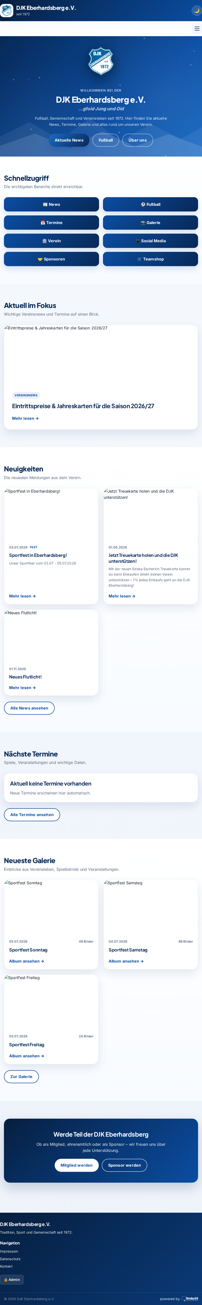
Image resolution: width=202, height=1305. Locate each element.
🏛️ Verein (51, 240)
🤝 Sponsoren (51, 259)
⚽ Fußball (151, 204)
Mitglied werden (77, 1165)
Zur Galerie (21, 1076)
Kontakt (6, 1266)
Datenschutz (10, 1259)
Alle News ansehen (29, 708)
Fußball (106, 140)
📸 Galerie (151, 222)
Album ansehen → (27, 961)
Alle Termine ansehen (32, 814)
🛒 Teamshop (150, 259)
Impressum (9, 1251)
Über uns (138, 140)
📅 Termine (51, 222)
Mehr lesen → (25, 418)
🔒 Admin (12, 1279)
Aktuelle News (69, 140)
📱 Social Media (150, 240)
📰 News (51, 204)
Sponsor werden (124, 1165)
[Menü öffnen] (197, 28)
